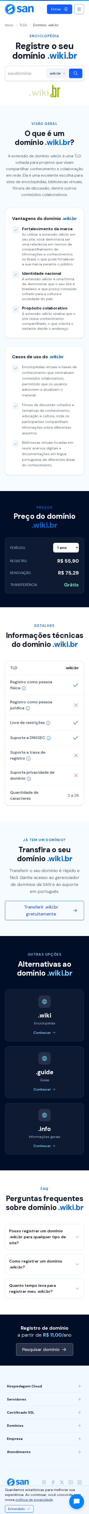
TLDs (23, 25)
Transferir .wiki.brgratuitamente (41, 910)
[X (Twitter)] (61, 1482)
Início (9, 25)
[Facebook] (52, 1482)
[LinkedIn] (79, 1482)
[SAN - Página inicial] (19, 9)
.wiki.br (55, 73)
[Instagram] (44, 1482)
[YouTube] (70, 1482)
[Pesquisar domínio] (75, 73)
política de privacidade (34, 1499)
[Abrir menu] (79, 9)
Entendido (16, 1509)
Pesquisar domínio (41, 1349)
